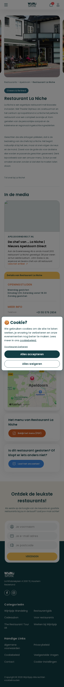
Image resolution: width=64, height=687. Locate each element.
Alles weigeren (32, 364)
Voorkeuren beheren (16, 346)
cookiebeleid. (28, 340)
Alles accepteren (32, 354)
